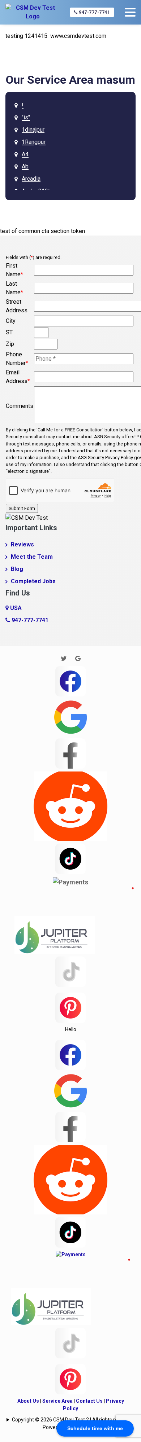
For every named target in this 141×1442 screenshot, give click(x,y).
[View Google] (70, 716)
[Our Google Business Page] (78, 658)
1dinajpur (33, 129)
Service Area (57, 1401)
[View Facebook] (70, 680)
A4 (25, 154)
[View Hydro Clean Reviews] (70, 971)
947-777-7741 (94, 12)
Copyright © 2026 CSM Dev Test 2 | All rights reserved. (73, 1420)
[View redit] (70, 805)
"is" (26, 117)
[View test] (70, 752)
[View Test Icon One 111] (74, 920)
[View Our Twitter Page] (64, 658)
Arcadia (31, 178)
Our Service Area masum (70, 80)
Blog (17, 569)
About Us (28, 1401)
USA (15, 608)
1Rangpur (34, 142)
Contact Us (89, 1401)
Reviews (22, 544)
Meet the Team (32, 556)
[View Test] (70, 858)
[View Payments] (70, 881)
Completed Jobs (33, 581)
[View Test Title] (70, 1007)
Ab (25, 166)
